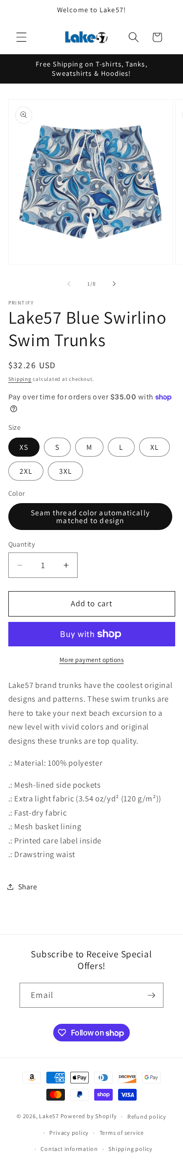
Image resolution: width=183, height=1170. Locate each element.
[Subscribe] (151, 995)
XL (154, 447)
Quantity (22, 544)
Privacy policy (69, 1132)
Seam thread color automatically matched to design (90, 516)
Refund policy (146, 1116)
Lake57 (49, 1116)
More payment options (92, 660)
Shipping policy (130, 1148)
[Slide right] (114, 283)
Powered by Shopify (89, 1116)
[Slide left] (69, 283)
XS (24, 447)
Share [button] (28, 886)
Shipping (20, 378)
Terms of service (122, 1132)
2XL (26, 471)
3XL (65, 471)
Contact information (69, 1148)
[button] (21, 37)
